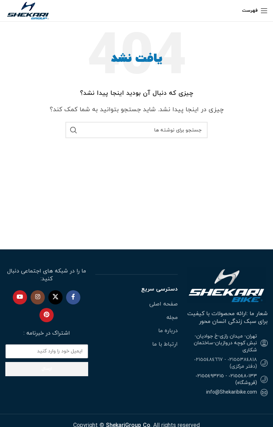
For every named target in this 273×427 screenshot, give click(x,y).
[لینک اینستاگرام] (38, 297)
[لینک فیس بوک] (73, 297)
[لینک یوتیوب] (20, 297)
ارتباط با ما (165, 344)
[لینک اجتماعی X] (55, 297)
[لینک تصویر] (226, 284)
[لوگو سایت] (28, 10)
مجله (172, 317)
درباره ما (168, 331)
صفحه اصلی (163, 304)
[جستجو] (73, 130)
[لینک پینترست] (46, 315)
